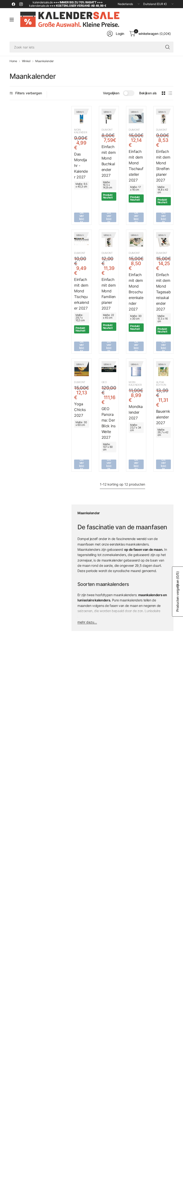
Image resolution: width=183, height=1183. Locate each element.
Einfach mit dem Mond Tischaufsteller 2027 (136, 165)
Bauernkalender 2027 (163, 417)
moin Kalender (80, 131)
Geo (104, 382)
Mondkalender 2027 (136, 412)
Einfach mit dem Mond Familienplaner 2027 (109, 293)
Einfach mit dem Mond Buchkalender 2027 (109, 161)
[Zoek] (167, 47)
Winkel (26, 61)
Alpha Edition (161, 383)
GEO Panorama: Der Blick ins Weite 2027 (109, 423)
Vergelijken (111, 93)
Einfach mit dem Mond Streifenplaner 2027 (163, 165)
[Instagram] (21, 4)
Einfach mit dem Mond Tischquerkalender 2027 (81, 293)
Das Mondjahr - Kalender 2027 (81, 165)
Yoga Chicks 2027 (80, 409)
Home (13, 61)
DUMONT (107, 129)
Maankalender (44, 61)
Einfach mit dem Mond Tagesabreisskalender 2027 (163, 291)
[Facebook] (13, 4)
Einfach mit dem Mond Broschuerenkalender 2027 (136, 291)
